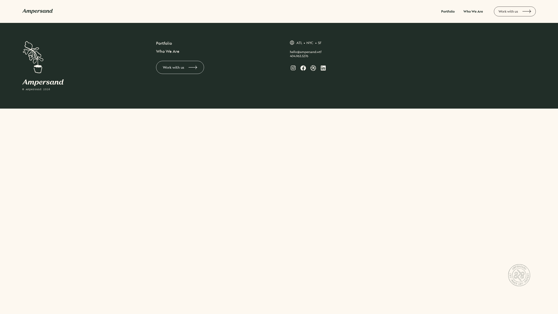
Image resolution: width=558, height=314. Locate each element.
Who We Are (473, 11)
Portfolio (448, 11)
